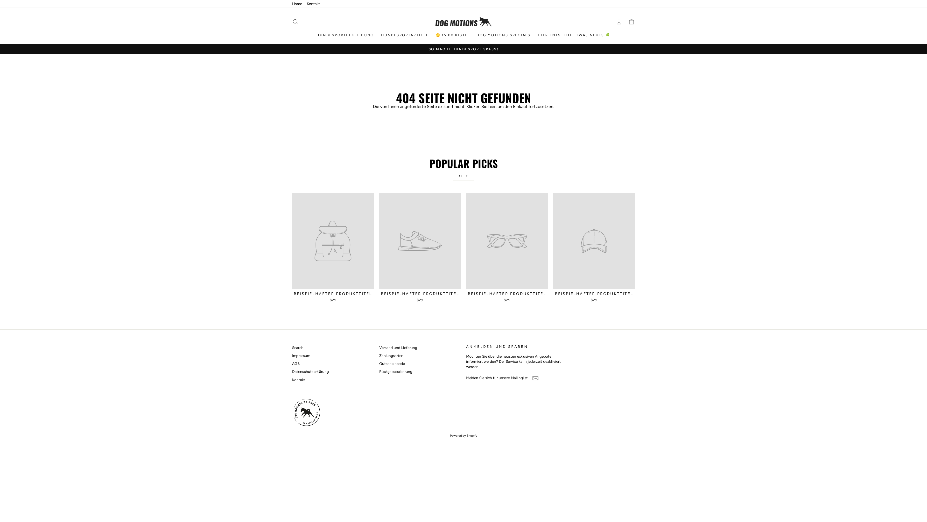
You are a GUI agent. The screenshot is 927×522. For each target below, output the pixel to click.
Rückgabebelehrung (395, 371)
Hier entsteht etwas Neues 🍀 (574, 35)
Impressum (301, 355)
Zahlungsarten (391, 355)
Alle (463, 176)
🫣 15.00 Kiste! (452, 35)
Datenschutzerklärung (310, 371)
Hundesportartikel (404, 35)
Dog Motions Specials (504, 35)
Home (297, 3)
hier (492, 106)
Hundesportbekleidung (345, 35)
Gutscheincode (392, 363)
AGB (296, 363)
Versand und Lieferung (398, 347)
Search (297, 347)
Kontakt (313, 3)
